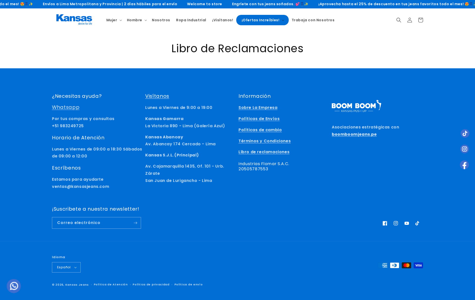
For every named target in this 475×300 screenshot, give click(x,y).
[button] (113, 20)
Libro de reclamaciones (263, 152)
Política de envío (188, 284)
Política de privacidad (151, 284)
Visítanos (157, 96)
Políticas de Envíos (259, 119)
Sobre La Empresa (258, 107)
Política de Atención (111, 284)
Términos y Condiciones (264, 141)
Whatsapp (65, 107)
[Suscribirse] (135, 223)
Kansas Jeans (77, 285)
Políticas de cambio (260, 130)
